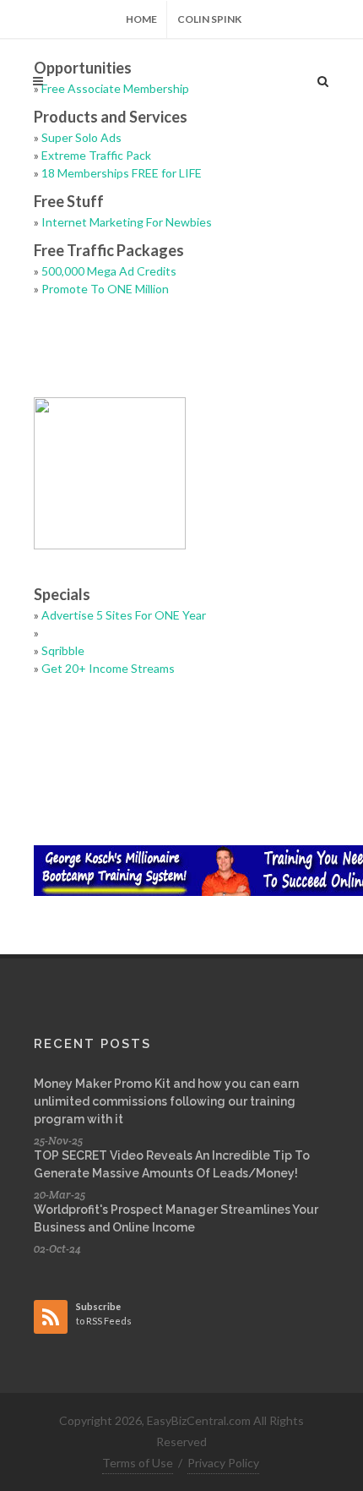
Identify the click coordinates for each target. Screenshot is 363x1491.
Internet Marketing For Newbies (126, 222)
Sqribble (62, 650)
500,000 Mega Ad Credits (108, 271)
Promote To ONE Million (105, 288)
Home (141, 19)
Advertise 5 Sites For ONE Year (123, 615)
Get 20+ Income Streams (108, 668)
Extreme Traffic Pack (96, 155)
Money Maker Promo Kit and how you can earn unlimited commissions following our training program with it (166, 1101)
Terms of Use (137, 1463)
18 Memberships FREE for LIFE (121, 173)
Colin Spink (209, 19)
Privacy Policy (223, 1463)
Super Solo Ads (81, 137)
